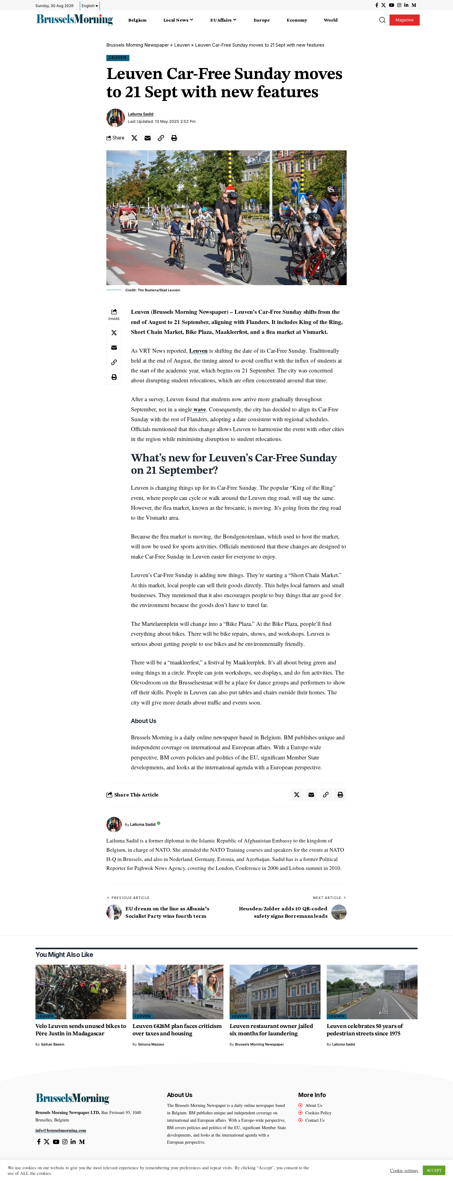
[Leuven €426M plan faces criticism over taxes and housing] (178, 992)
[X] (383, 5)
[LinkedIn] (406, 5)
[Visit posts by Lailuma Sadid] (115, 118)
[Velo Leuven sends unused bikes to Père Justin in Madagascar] (80, 992)
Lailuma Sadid (140, 114)
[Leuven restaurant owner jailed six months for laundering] (275, 992)
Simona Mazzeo (151, 1044)
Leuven (182, 45)
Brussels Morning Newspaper (137, 45)
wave (199, 409)
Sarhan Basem (52, 1044)
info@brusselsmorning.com (60, 1130)
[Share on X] (134, 138)
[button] (382, 20)
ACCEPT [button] (434, 1170)
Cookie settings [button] (404, 1170)
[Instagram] (399, 5)
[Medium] (414, 5)
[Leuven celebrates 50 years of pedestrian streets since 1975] (372, 992)
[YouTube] (391, 5)
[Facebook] (377, 5)
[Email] (147, 138)
